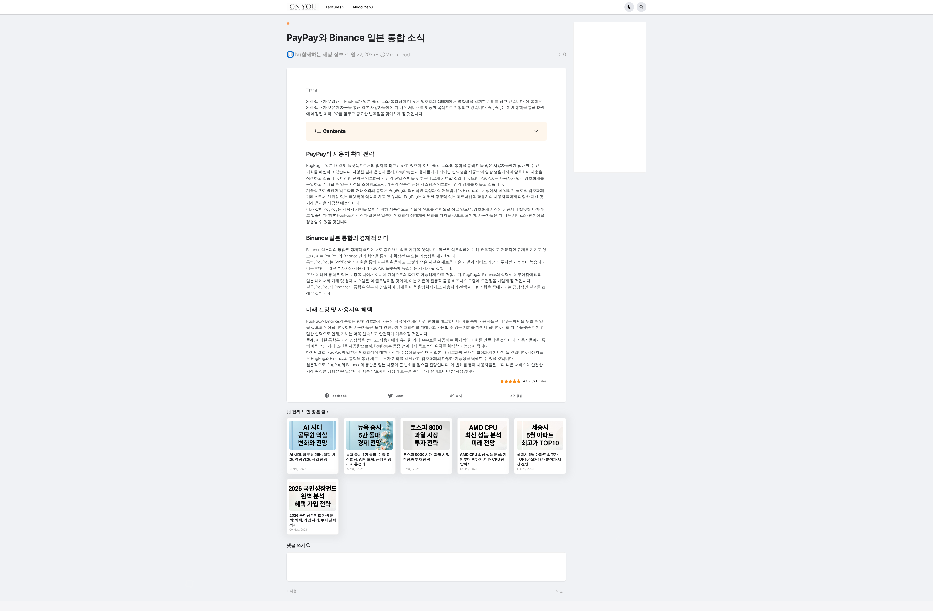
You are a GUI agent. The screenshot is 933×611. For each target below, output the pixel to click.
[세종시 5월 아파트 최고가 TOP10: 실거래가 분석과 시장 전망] (540, 435)
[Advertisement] (610, 95)
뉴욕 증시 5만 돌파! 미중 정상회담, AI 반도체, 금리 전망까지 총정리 (368, 459)
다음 (293, 591)
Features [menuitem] (333, 7)
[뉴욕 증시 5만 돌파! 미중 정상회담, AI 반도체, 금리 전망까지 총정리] (369, 435)
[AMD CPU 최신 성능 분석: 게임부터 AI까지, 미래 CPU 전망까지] (483, 435)
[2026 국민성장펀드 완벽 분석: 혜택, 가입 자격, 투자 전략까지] (312, 496)
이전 (559, 591)
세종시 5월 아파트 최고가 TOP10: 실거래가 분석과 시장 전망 (539, 459)
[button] (629, 7)
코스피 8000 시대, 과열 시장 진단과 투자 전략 (426, 457)
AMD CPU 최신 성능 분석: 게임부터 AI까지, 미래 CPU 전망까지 (483, 459)
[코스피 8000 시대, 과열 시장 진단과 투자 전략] (426, 435)
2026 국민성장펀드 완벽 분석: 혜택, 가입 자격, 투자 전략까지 (312, 520)
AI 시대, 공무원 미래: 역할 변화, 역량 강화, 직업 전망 (312, 457)
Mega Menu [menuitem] (363, 7)
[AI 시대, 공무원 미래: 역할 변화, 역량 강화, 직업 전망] (312, 435)
